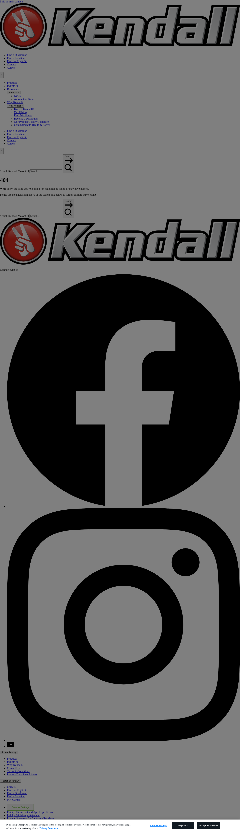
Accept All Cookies (208, 825)
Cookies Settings (158, 825)
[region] (120, 826)
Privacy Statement (49, 828)
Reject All (183, 825)
